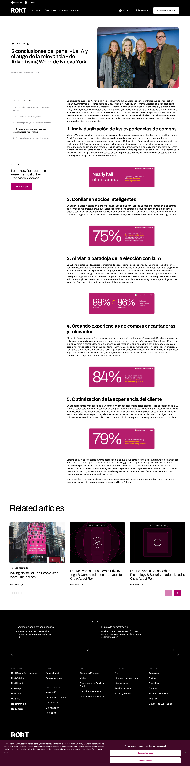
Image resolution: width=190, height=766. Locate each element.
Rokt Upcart (17, 683)
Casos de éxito (53, 673)
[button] (36, 10)
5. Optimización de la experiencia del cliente (32, 138)
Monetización (52, 702)
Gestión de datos (122, 688)
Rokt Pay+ (16, 688)
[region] (95, 753)
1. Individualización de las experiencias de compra (31, 108)
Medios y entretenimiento (92, 696)
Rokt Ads (15, 699)
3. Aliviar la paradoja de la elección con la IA (32, 123)
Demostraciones (54, 678)
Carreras (153, 688)
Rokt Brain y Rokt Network (24, 673)
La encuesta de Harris (109, 118)
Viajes (83, 678)
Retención (51, 713)
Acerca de (154, 673)
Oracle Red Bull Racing (160, 704)
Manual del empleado (159, 693)
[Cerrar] (185, 753)
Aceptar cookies (145, 760)
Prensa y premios (123, 693)
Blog (116, 673)
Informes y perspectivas (126, 678)
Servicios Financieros (90, 691)
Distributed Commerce (57, 697)
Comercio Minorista (89, 673)
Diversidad (154, 683)
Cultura (152, 678)
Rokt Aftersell (17, 709)
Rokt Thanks (17, 693)
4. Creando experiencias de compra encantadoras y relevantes (29, 130)
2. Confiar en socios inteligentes (27, 116)
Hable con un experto (140, 479)
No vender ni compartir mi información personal (145, 746)
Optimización (52, 708)
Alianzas (153, 699)
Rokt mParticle (18, 704)
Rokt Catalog (17, 678)
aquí (130, 482)
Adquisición (51, 692)
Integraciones (121, 683)
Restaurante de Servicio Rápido (92, 684)
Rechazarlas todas (145, 753)
